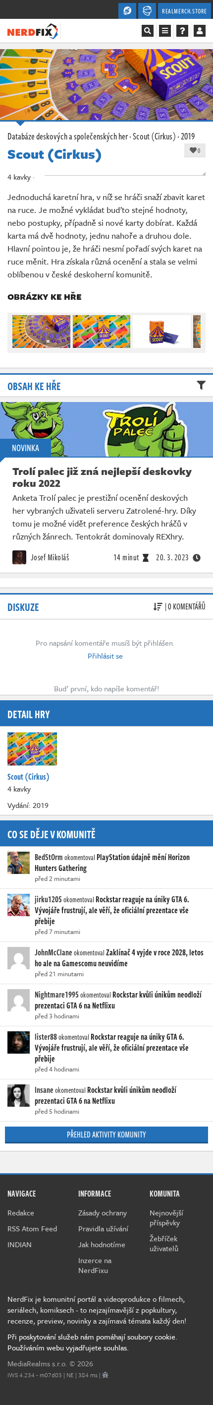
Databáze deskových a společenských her (67, 136)
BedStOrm (49, 857)
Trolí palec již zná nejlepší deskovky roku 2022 (102, 477)
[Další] (194, 329)
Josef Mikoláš (49, 557)
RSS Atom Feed (32, 1228)
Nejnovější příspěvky (166, 1217)
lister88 (46, 1037)
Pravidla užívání (103, 1228)
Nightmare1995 (57, 995)
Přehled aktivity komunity (106, 1134)
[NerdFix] (32, 30)
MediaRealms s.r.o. (37, 1363)
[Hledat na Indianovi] (148, 31)
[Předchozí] (19, 329)
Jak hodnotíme (101, 1244)
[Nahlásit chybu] (105, 1374)
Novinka (25, 447)
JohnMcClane (53, 952)
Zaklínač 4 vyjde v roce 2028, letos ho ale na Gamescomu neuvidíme (119, 957)
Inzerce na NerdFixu (94, 1265)
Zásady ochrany (102, 1212)
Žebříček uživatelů (164, 1243)
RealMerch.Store (184, 10)
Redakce (20, 1212)
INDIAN (19, 1244)
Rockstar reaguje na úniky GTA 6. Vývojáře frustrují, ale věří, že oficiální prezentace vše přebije (112, 910)
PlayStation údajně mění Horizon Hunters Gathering (112, 862)
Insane (44, 1090)
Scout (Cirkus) (154, 136)
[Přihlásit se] (200, 31)
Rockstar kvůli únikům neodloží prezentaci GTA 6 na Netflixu (118, 1000)
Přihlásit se (105, 655)
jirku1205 (48, 899)
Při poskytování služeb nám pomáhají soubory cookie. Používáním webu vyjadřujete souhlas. (92, 1342)
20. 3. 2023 (172, 557)
